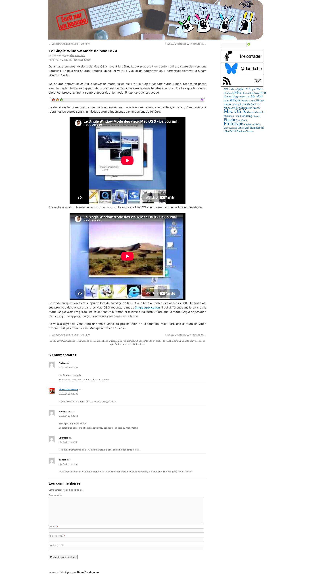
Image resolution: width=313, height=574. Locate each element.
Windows (241, 131)
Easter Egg (231, 96)
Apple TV (242, 89)
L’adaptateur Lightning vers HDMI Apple (70, 44)
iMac (253, 96)
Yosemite (250, 131)
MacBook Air (253, 104)
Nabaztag (246, 115)
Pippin (229, 119)
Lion (243, 104)
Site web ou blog (57, 545)
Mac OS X (80, 55)
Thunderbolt (256, 127)
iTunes (260, 100)
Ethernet (241, 96)
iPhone (235, 99)
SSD (247, 127)
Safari (258, 124)
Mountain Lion (231, 116)
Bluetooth (229, 92)
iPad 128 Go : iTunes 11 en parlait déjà (185, 44)
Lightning (235, 104)
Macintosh (246, 107)
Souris (240, 127)
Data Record (254, 92)
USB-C (226, 131)
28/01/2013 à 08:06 (68, 442)
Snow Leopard (230, 127)
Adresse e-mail (56, 536)
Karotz (227, 104)
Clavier (245, 92)
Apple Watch (256, 89)
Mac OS (256, 107)
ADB (226, 89)
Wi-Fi (233, 131)
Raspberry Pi (249, 124)
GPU (248, 96)
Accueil (246, 3)
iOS (260, 96)
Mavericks (259, 112)
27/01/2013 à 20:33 (68, 394)
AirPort (232, 89)
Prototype (233, 123)
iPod (244, 100)
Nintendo (256, 116)
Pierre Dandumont (82, 60)
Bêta (72, 55)
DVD (263, 92)
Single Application (147, 307)
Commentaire (55, 495)
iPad (226, 100)
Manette (250, 112)
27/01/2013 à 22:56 (68, 416)
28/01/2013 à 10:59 (68, 464)
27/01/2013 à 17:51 (68, 367)
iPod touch (250, 100)
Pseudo (52, 526)
